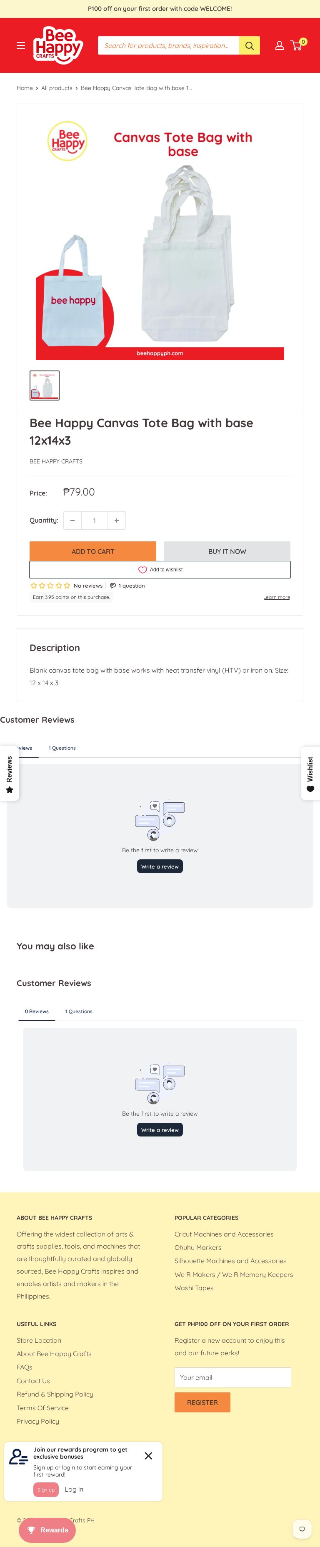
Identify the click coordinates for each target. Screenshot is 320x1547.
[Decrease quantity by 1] (72, 520)
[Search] (249, 45)
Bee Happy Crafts (56, 461)
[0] (296, 45)
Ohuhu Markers (198, 1247)
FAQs (24, 1367)
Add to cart (93, 551)
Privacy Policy (38, 1421)
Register (202, 1402)
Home (25, 88)
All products (56, 88)
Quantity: (44, 520)
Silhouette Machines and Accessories (231, 1261)
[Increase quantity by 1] (116, 520)
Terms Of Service (43, 1408)
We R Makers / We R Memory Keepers (234, 1274)
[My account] (279, 45)
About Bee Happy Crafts (54, 1353)
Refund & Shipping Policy (55, 1394)
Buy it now (227, 551)
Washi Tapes (194, 1288)
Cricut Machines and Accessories (224, 1234)
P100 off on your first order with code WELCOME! (160, 9)
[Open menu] (21, 45)
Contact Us (33, 1381)
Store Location (39, 1340)
